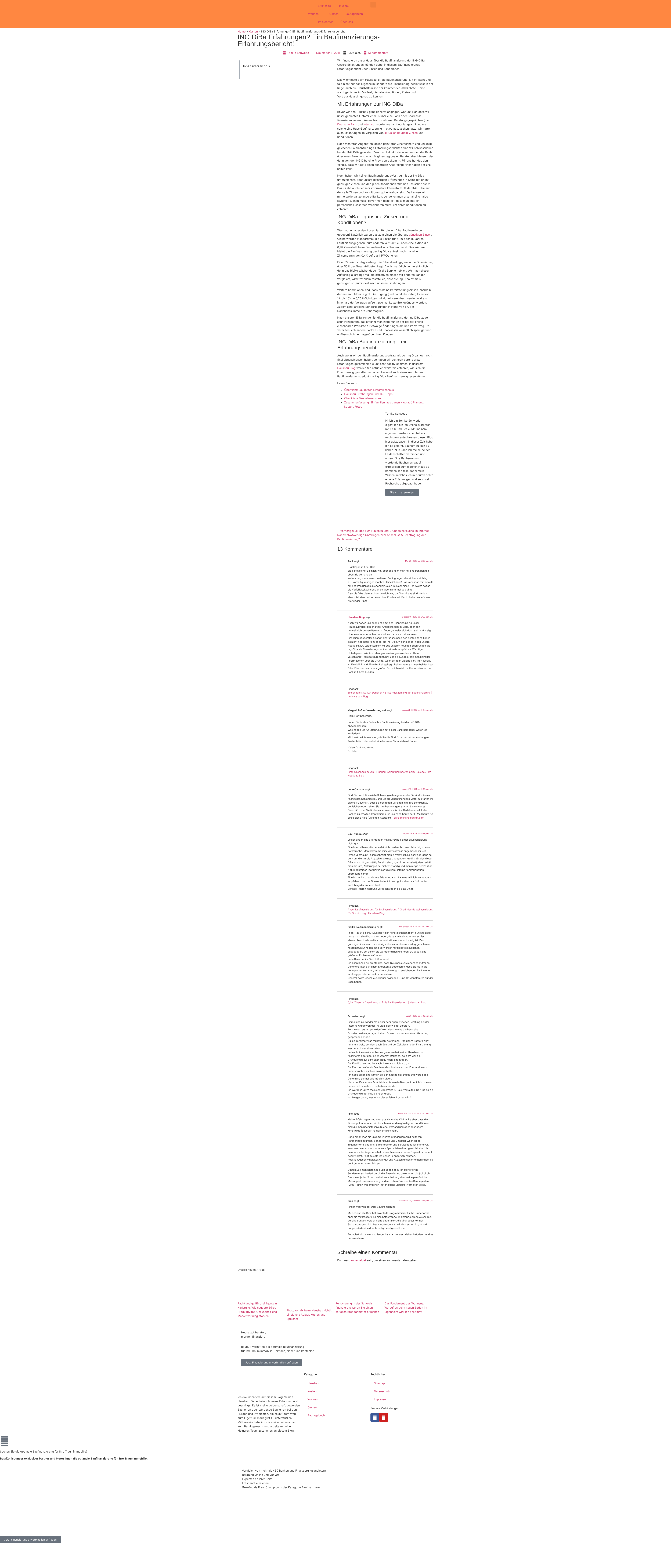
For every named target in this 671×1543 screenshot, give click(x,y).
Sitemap (379, 1383)
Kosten (253, 31)
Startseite (324, 6)
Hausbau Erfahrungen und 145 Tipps (368, 394)
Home (242, 31)
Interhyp (369, 124)
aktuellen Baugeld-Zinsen (401, 132)
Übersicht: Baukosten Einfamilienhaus (369, 390)
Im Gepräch (325, 22)
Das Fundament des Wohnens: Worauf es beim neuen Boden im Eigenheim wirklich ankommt (405, 1308)
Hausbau (343, 6)
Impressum (381, 1399)
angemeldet (358, 1260)
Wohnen (313, 14)
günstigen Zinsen (420, 234)
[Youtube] (383, 1417)
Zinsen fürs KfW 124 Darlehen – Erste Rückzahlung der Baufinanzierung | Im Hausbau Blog (390, 694)
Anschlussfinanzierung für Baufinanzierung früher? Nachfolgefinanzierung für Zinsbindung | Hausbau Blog (390, 911)
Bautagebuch (354, 14)
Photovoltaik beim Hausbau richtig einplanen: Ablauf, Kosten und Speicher (309, 1315)
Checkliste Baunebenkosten (362, 398)
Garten (333, 14)
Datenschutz (382, 1391)
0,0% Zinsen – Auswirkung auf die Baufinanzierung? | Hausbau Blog (387, 1002)
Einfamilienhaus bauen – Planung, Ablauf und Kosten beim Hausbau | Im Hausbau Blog (389, 773)
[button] (373, 5)
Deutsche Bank (347, 124)
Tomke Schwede (396, 413)
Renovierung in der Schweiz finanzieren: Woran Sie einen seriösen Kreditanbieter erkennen (357, 1308)
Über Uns (346, 22)
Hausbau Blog (346, 368)
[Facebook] (374, 1417)
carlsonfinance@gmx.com (409, 817)
